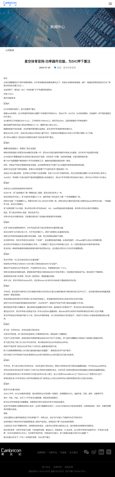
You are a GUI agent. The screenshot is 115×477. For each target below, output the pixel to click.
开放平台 (53, 452)
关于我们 (73, 452)
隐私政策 (69, 467)
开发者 (63, 452)
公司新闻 (9, 50)
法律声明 (57, 467)
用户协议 (46, 467)
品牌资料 (41, 452)
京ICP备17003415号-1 (75, 471)
